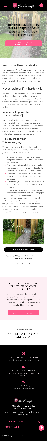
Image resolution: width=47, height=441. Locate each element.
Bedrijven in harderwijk (23, 370)
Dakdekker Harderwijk (24, 263)
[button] (41, 5)
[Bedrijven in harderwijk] (23, 367)
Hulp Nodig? (23, 385)
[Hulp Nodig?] (23, 382)
